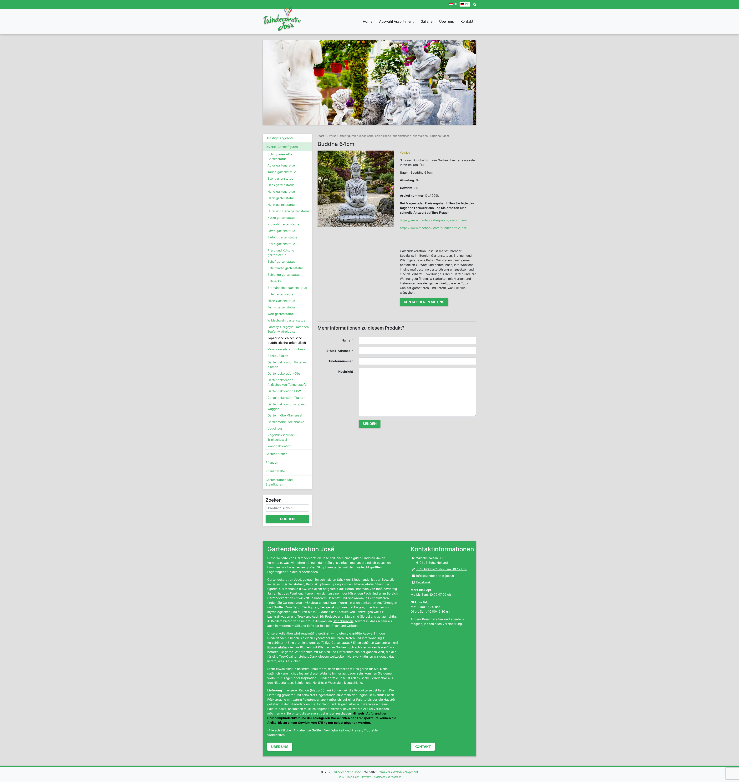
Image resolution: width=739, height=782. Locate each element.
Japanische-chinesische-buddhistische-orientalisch (287, 340)
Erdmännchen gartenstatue (287, 288)
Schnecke (275, 281)
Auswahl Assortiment (396, 21)
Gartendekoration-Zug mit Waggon (287, 406)
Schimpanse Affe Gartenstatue (280, 156)
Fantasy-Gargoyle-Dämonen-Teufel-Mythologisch (289, 329)
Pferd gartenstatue (281, 244)
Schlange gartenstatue (284, 274)
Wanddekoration (279, 446)
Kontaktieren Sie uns (424, 302)
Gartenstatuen (293, 603)
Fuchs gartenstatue (281, 307)
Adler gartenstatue (281, 165)
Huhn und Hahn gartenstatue (288, 211)
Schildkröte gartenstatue (286, 268)
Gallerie (426, 21)
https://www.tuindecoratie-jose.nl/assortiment (433, 220)
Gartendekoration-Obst (285, 373)
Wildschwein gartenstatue (286, 320)
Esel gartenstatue (280, 178)
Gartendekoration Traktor (286, 398)
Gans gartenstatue (281, 185)
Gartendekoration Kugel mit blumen (288, 364)
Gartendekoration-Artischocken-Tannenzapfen (288, 382)
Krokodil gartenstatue (283, 224)
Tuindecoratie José (347, 772)
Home (367, 21)
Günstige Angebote (280, 138)
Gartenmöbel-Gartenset (285, 415)
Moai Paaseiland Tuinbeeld (287, 349)
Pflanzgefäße (275, 471)
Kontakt (467, 21)
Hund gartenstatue (281, 191)
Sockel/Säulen (278, 356)
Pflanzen (272, 462)
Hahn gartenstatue (281, 198)
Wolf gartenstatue (281, 314)
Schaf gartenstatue (281, 261)
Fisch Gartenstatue (281, 301)
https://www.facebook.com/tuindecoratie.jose (433, 228)
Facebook (423, 582)
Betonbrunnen (343, 621)
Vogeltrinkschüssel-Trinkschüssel (282, 437)
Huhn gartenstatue (281, 205)
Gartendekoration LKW (284, 391)
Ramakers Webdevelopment (398, 772)
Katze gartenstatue (281, 218)
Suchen (287, 519)
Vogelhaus (275, 428)
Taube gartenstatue (282, 172)
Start (321, 136)
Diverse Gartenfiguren (282, 147)
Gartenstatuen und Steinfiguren (279, 482)
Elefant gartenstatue (282, 237)
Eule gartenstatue (280, 294)
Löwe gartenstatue (281, 231)
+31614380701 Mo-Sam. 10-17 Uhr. (441, 569)
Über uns (446, 21)
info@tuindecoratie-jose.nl (435, 576)
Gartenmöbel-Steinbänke (286, 422)
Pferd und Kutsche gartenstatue (281, 252)
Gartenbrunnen (276, 454)
